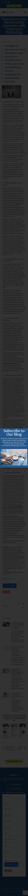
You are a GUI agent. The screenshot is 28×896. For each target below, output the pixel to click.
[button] (26, 430)
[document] (14, 448)
